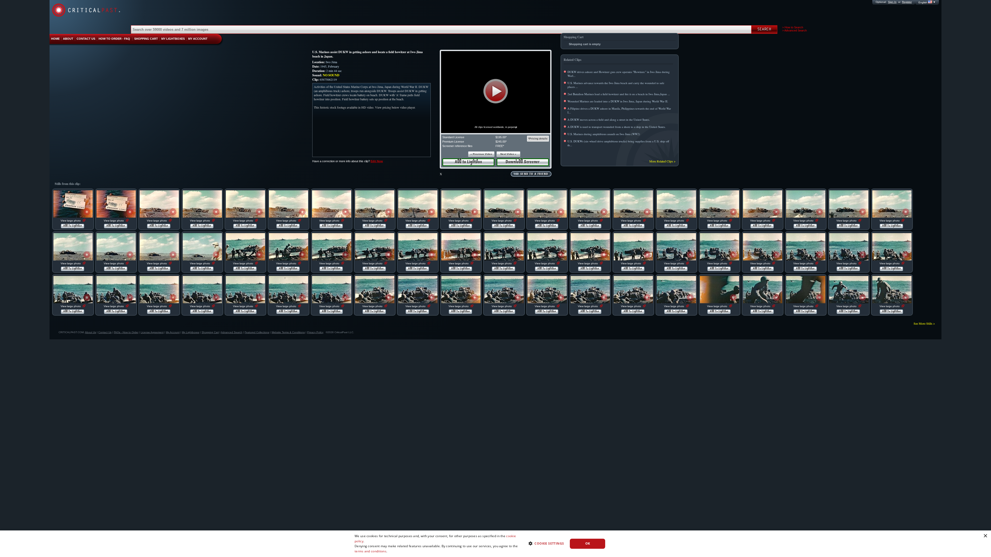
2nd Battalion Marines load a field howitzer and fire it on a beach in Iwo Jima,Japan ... (619, 94)
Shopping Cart (210, 332)
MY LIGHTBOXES (173, 38)
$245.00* (501, 141)
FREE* (500, 146)
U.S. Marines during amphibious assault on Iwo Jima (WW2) (604, 134)
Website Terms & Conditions (288, 332)
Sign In (892, 2)
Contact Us (104, 332)
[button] (495, 91)
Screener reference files (457, 146)
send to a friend (534, 174)
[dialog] (495, 543)
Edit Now (377, 161)
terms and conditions (370, 551)
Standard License (453, 137)
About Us (90, 332)
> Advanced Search (794, 30)
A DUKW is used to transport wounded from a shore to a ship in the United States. (617, 127)
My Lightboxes (190, 332)
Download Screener (523, 162)
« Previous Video (481, 154)
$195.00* (501, 137)
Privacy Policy (315, 332)
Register (907, 2)
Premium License (453, 141)
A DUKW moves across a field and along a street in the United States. (609, 119)
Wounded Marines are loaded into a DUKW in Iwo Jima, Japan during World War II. (618, 101)
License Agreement (152, 332)
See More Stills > (924, 323)
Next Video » (508, 154)
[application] (495, 92)
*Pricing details (538, 138)
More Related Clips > (662, 161)
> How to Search (792, 27)
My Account (173, 332)
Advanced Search (231, 332)
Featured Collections (257, 332)
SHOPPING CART (146, 38)
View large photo (71, 220)
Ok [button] (587, 543)
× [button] (985, 536)
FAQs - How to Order (126, 332)
